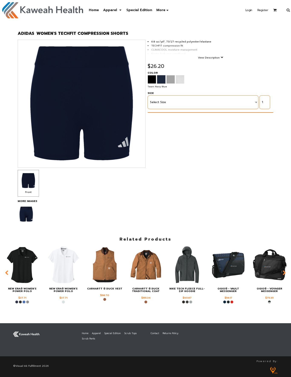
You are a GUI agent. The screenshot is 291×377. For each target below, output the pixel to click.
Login (248, 10)
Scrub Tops (130, 333)
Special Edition (112, 333)
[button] (112, 10)
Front (28, 192)
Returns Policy (170, 333)
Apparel (96, 333)
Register (262, 10)
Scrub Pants (88, 338)
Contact (155, 333)
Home (85, 333)
